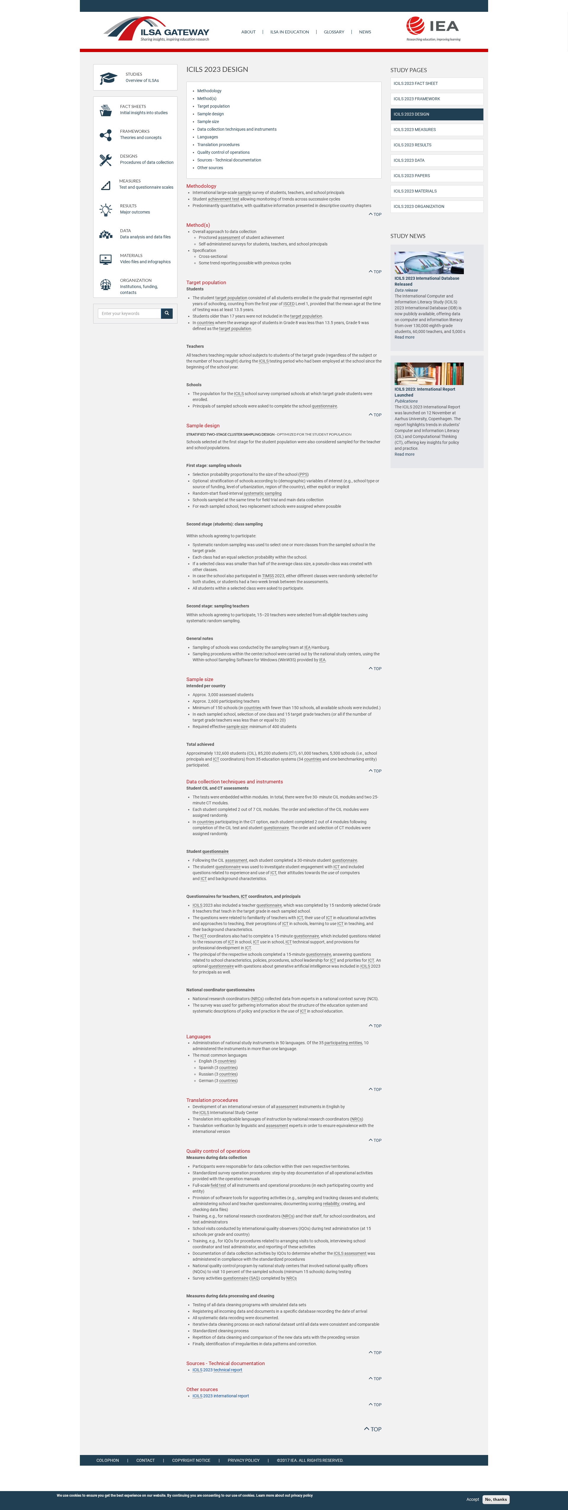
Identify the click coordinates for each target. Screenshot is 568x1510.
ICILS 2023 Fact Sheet (416, 83)
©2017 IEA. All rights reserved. (310, 1460)
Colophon (107, 1460)
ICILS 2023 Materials (415, 191)
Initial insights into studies (144, 109)
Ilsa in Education (289, 31)
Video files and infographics (145, 258)
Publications (406, 401)
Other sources (210, 167)
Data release (406, 290)
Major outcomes (135, 208)
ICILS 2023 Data (409, 160)
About (248, 31)
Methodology (209, 90)
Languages (207, 137)
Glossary (334, 31)
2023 (217, 1369)
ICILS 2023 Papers (412, 175)
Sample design (210, 113)
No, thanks (496, 1499)
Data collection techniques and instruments (237, 129)
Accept (473, 1499)
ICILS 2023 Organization (419, 206)
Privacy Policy (243, 1460)
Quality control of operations (223, 152)
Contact (145, 1460)
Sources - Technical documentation (229, 160)
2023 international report (221, 1395)
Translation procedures (218, 144)
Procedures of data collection (147, 159)
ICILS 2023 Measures (415, 129)
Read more (404, 337)
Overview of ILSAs (142, 77)
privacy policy (302, 1495)
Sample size (208, 121)
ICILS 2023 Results (412, 145)
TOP (377, 214)
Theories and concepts (141, 134)
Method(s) (207, 98)
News (365, 31)
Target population (213, 106)
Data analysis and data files (145, 233)
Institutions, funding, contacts (139, 286)
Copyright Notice (191, 1460)
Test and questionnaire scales (146, 184)
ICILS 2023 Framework (417, 98)
